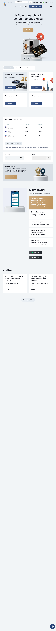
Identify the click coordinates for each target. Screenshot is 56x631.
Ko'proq (10, 2)
